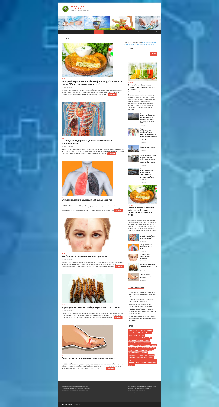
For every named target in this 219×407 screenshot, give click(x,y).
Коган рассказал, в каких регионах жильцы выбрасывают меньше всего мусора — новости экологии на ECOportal (148, 159)
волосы (154, 360)
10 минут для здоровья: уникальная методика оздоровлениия (148, 236)
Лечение (138, 345)
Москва (154, 345)
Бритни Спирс (132, 332)
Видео (130, 335)
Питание (126, 32)
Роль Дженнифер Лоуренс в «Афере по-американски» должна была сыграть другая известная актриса (142, 311)
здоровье (131, 362)
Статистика (132, 357)
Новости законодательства (147, 347)
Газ (139, 335)
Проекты (144, 352)
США (145, 355)
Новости (66, 32)
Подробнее (112, 94)
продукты (131, 365)
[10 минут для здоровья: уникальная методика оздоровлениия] (93, 120)
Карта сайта (136, 32)
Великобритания (146, 332)
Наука (130, 347)
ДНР (143, 335)
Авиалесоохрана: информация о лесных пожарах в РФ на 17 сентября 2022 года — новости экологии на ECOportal (147, 118)
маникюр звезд (151, 362)
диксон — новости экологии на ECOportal (147, 147)
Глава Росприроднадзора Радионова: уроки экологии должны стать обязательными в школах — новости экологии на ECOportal (148, 134)
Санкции (151, 355)
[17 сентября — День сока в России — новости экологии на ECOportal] (142, 81)
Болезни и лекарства (146, 330)
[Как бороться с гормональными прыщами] (93, 235)
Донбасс (144, 337)
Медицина (76, 32)
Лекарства (131, 345)
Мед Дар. (78, 7)
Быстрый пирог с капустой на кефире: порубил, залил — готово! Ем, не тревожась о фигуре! (92, 83)
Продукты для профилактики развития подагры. (88, 358)
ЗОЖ (150, 337)
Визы (135, 335)
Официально (143, 350)
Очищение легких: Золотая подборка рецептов (87, 199)
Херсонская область (144, 360)
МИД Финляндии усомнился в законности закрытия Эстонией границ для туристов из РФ (142, 294)
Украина (151, 357)
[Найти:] (142, 54)
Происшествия (133, 355)
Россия (141, 355)
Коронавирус (146, 342)
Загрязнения (132, 340)
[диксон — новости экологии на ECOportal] (133, 152)
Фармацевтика (87, 32)
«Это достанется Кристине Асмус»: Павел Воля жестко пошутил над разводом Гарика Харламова (142, 318)
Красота (108, 32)
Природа (151, 350)
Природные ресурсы (134, 352)
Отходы (136, 350)
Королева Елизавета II (135, 342)
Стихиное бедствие (142, 357)
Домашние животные (134, 337)
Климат (147, 340)
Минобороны (146, 345)
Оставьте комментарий (67, 87)
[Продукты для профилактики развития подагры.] (93, 340)
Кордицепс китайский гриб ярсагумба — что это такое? (91, 307)
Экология (117, 32)
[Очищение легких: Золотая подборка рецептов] (93, 179)
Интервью (140, 340)
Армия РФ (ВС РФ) (134, 330)
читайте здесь (146, 42)
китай (137, 362)
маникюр (143, 362)
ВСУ (139, 332)
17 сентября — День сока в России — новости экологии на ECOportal (141, 87)
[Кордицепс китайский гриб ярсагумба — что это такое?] (93, 289)
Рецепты (99, 32)
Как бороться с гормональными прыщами (85, 256)
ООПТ (130, 350)
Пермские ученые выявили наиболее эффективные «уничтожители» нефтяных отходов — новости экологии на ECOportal (147, 174)
